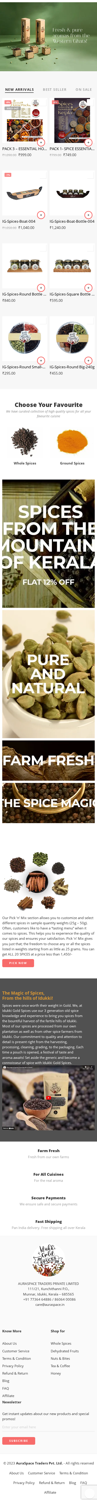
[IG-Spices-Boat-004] (24, 193)
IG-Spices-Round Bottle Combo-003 (24, 294)
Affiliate (8, 1396)
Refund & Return (15, 1373)
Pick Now (18, 963)
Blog (5, 1381)
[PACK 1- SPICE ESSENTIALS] (72, 120)
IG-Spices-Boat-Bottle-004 (72, 221)
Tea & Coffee (60, 1366)
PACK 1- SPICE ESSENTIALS (72, 148)
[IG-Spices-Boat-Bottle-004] (72, 193)
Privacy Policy (13, 1366)
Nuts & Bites (60, 1358)
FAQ (5, 1388)
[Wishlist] (42, 102)
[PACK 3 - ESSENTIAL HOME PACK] (24, 120)
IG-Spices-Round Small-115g (24, 366)
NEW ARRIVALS (19, 89)
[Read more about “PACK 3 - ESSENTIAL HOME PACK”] (41, 142)
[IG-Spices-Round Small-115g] (24, 338)
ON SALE (84, 89)
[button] (88, 142)
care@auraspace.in (49, 1304)
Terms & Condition (16, 1358)
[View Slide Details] (48, 36)
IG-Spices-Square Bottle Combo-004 (72, 294)
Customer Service (15, 1351)
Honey (56, 1373)
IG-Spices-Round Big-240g (72, 366)
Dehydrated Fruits (65, 1351)
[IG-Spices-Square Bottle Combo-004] (72, 265)
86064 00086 (65, 1299)
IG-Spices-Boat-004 (18, 221)
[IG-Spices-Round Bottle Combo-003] (24, 265)
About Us (9, 1343)
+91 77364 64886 (36, 1299)
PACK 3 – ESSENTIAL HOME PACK (24, 148)
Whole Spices (61, 1343)
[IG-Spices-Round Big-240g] (72, 338)
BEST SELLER (55, 89)
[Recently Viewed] (90, 1494)
